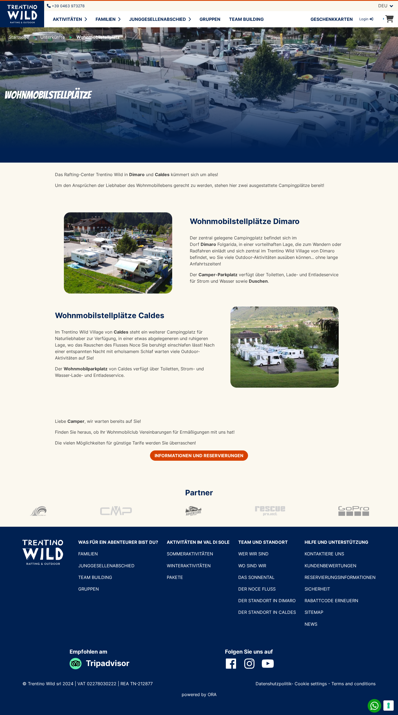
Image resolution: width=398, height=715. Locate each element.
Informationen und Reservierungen (199, 455)
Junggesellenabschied (157, 19)
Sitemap (314, 612)
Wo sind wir (252, 565)
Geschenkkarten (332, 19)
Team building (246, 19)
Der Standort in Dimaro (267, 600)
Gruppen (210, 19)
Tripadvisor (107, 663)
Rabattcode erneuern (331, 600)
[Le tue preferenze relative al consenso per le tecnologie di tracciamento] (388, 705)
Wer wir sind (253, 553)
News (311, 624)
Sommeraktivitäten (190, 553)
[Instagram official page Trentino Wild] (252, 663)
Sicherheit (317, 589)
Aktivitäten (67, 19)
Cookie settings (311, 683)
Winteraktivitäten (189, 565)
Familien (106, 19)
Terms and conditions (353, 683)
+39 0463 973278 (68, 6)
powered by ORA (199, 694)
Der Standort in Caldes (267, 612)
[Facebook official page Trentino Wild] (234, 663)
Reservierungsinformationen (340, 577)
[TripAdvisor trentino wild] (78, 663)
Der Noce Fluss (257, 589)
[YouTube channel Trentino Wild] (271, 663)
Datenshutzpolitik (273, 683)
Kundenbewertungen (330, 565)
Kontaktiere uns (324, 553)
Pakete (175, 577)
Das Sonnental (256, 577)
